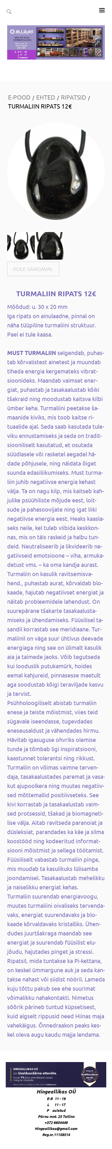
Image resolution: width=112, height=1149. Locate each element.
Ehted (45, 97)
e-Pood (19, 97)
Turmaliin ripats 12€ (40, 106)
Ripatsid (73, 97)
